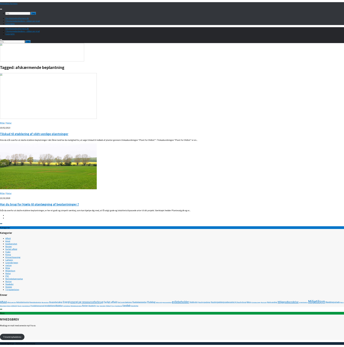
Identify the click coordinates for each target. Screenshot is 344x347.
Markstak (264, 302)
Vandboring (118, 306)
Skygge (8, 286)
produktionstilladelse (54, 305)
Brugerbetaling (55, 302)
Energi (66, 302)
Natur (9, 123)
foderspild (159, 302)
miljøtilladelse (303, 302)
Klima (8, 254)
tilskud (108, 306)
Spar (97, 306)
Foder (8, 251)
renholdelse (66, 306)
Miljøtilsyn (10, 270)
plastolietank (26, 306)
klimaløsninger (255, 302)
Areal (7, 241)
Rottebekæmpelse (14, 278)
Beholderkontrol (23, 302)
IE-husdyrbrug (240, 302)
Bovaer (8, 246)
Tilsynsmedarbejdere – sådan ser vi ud (22, 21)
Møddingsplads (332, 302)
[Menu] (1, 9)
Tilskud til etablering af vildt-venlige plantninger (34, 134)
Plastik (19, 306)
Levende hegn (11, 262)
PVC (7, 276)
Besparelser (45, 302)
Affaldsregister (11, 302)
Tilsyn (113, 306)
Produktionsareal (37, 305)
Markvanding (272, 302)
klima (249, 302)
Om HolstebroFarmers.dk (17, 18)
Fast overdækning (124, 302)
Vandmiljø (134, 306)
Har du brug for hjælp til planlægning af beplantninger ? (39, 204)
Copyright (10, 23)
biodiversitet (11, 243)
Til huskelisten (12, 289)
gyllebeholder (180, 302)
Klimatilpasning (12, 257)
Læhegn (9, 260)
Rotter (8, 281)
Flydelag (151, 302)
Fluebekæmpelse (139, 302)
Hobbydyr (193, 302)
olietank (14, 306)
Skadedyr (9, 284)
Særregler (103, 306)
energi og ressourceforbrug (86, 302)
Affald (8, 238)
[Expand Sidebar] (1, 223)
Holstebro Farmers (8, 3)
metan (8, 265)
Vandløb (126, 305)
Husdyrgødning (204, 302)
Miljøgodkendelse (288, 302)
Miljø (2, 123)
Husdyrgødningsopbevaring (223, 302)
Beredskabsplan (35, 302)
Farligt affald (11, 249)
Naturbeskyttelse (5, 306)
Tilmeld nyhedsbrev (12, 337)
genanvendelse (166, 302)
